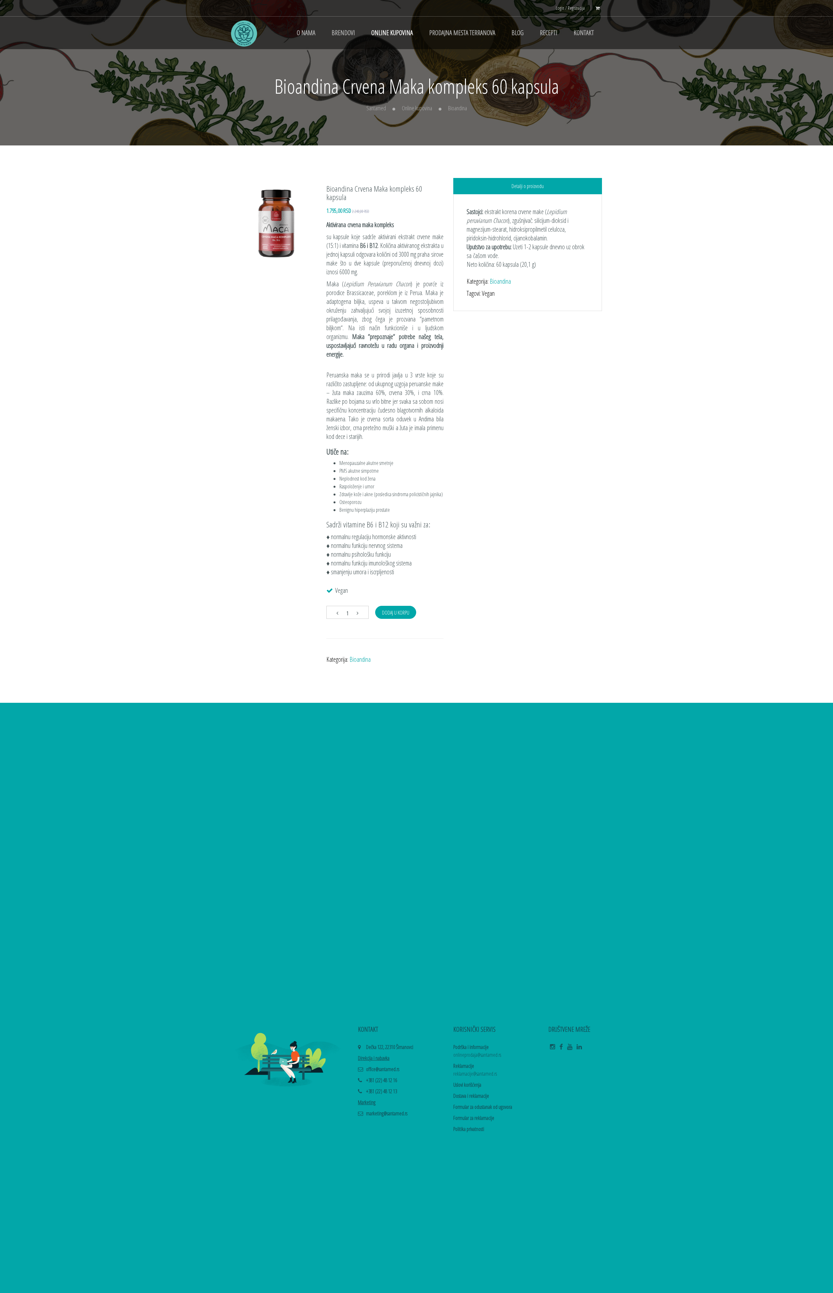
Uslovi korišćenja (467, 1084)
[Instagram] (552, 1048)
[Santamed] (244, 32)
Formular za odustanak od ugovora (482, 1106)
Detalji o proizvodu (528, 186)
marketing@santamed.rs (386, 1113)
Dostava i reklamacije (471, 1095)
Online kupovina (417, 108)
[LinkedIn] (579, 1048)
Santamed (376, 108)
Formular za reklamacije (473, 1118)
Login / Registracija (570, 8)
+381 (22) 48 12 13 (381, 1091)
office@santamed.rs (382, 1069)
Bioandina (457, 108)
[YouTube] (569, 1048)
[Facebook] (561, 1048)
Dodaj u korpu (395, 612)
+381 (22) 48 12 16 (381, 1080)
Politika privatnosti (468, 1129)
